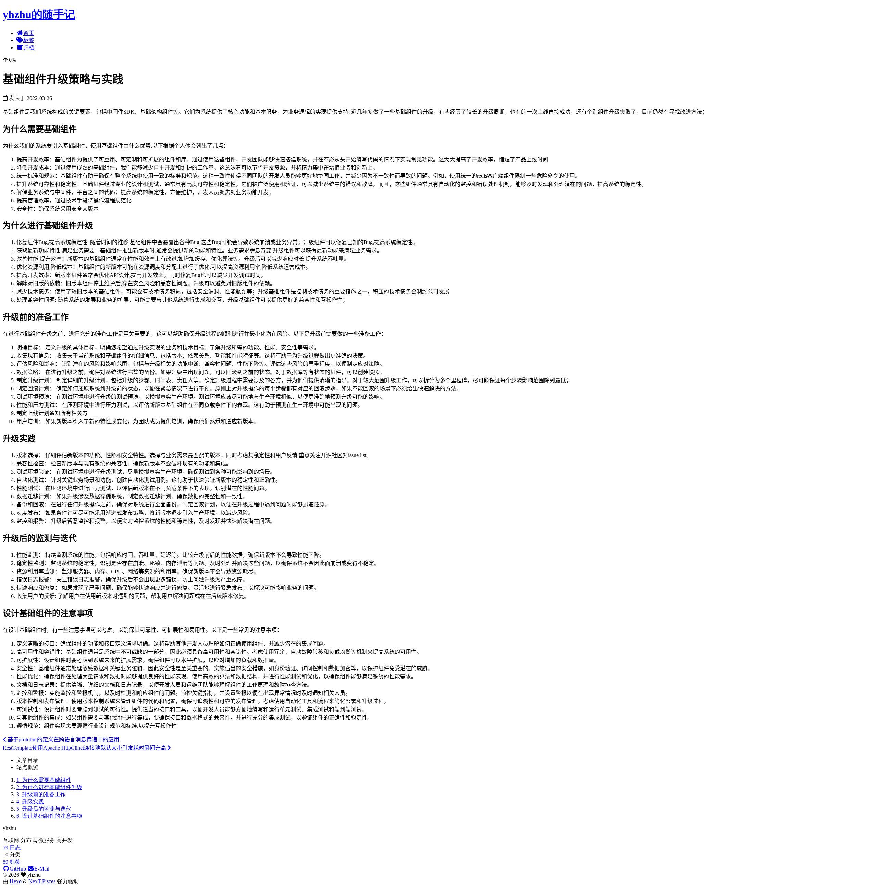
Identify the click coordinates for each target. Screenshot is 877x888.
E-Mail (41, 869)
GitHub (18, 869)
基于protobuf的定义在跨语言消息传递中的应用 (62, 739)
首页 (28, 33)
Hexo (16, 881)
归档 (28, 47)
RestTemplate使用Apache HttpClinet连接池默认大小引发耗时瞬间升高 (85, 748)
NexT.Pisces (41, 881)
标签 (28, 40)
